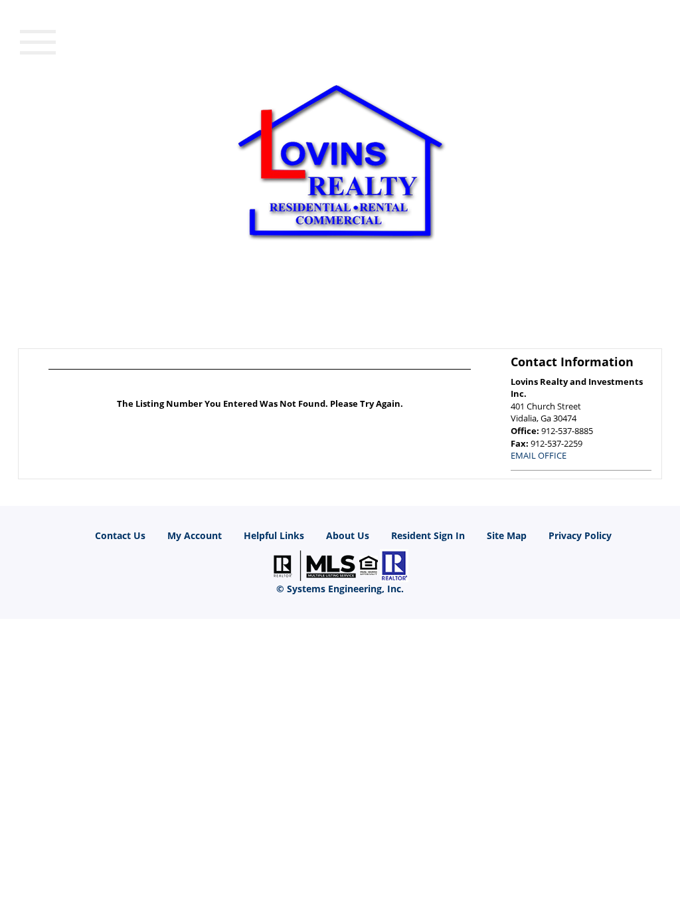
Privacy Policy (580, 535)
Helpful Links (274, 535)
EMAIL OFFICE (538, 455)
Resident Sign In (428, 535)
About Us (347, 535)
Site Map (507, 535)
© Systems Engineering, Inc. (340, 588)
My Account (194, 535)
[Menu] (38, 41)
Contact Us (120, 535)
